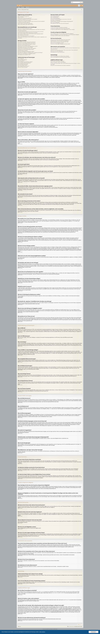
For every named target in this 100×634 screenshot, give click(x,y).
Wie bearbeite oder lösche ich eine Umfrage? (25, 47)
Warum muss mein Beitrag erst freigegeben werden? (26, 53)
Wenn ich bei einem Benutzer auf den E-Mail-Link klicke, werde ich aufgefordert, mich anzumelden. (32, 37)
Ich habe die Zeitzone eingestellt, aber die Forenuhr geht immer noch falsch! (30, 31)
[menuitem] (79, 5)
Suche (19, 7)
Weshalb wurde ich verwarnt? (23, 50)
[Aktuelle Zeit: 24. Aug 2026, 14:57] (81, 9)
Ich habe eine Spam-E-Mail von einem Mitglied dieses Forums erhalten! (63, 29)
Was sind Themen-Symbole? (23, 67)
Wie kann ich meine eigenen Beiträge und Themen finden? (60, 43)
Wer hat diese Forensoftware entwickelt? (57, 61)
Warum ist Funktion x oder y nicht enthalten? (58, 62)
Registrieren (27, 7)
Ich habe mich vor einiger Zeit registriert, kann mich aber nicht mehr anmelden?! (31, 21)
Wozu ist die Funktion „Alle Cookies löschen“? (25, 24)
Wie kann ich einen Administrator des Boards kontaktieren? (60, 65)
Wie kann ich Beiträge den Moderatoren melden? (26, 51)
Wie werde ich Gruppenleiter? (55, 20)
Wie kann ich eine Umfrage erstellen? (24, 45)
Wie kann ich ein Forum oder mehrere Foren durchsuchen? (60, 39)
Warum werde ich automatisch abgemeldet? (25, 23)
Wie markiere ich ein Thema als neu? (24, 54)
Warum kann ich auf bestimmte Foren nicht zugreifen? (27, 48)
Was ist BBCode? (21, 58)
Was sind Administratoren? (55, 16)
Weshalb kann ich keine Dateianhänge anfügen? (26, 49)
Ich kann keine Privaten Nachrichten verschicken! (59, 27)
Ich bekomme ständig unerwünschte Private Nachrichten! (60, 28)
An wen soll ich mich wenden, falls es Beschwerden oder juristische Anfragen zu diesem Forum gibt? (65, 64)
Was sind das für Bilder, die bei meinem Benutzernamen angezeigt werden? (30, 33)
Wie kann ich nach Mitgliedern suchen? (57, 42)
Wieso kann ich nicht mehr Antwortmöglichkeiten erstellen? (28, 46)
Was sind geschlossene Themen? (23, 66)
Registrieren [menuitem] (82, 5)
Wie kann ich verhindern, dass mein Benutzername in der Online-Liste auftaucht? (31, 29)
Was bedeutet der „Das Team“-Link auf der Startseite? (60, 23)
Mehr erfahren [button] (42, 631)
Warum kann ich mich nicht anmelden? (24, 20)
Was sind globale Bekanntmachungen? (24, 62)
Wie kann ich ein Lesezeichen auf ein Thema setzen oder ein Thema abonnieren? (64, 50)
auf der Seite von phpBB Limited (57, 592)
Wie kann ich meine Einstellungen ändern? (25, 28)
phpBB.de (28, 181)
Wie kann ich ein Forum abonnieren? (57, 51)
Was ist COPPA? (21, 17)
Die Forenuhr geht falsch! (22, 30)
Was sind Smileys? (21, 60)
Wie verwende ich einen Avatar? (23, 34)
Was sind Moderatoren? (55, 17)
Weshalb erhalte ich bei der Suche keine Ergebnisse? (60, 40)
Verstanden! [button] (93, 631)
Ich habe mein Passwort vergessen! (24, 22)
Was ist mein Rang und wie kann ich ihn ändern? (26, 35)
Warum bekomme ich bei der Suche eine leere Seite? (59, 41)
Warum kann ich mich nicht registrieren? (24, 18)
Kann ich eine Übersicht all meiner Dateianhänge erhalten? (60, 57)
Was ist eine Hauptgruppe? (55, 22)
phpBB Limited (20, 181)
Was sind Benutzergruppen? (55, 18)
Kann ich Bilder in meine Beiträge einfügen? (25, 61)
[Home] (21, 2)
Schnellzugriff (17, 5)
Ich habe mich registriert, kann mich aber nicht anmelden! (27, 19)
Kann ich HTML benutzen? (22, 59)
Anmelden (22, 7)
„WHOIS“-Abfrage (31, 607)
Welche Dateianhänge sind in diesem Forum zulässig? (60, 56)
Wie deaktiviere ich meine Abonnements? (57, 52)
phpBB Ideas (66, 599)
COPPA (73, 100)
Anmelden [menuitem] (81, 5)
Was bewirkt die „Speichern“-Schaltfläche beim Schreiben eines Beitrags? (30, 52)
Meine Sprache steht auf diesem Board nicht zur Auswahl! (27, 32)
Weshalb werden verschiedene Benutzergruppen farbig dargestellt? (62, 21)
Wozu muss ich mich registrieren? (23, 16)
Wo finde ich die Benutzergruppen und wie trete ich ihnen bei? (61, 19)
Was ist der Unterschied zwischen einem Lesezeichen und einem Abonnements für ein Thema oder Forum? (65, 48)
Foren (21, 5)
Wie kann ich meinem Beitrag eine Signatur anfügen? (27, 44)
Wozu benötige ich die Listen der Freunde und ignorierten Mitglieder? (62, 33)
